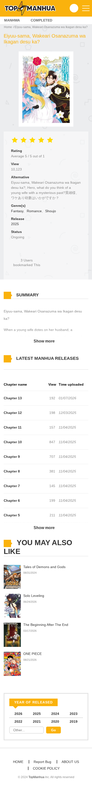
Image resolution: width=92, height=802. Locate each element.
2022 (18, 721)
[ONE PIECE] (12, 663)
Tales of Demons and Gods (44, 567)
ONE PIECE (32, 654)
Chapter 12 (13, 413)
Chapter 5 (12, 515)
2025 (15, 224)
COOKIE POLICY (46, 768)
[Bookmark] (26, 252)
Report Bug (42, 762)
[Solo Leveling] (12, 606)
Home (8, 27)
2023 (74, 714)
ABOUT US (70, 762)
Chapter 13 (13, 398)
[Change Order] (12, 365)
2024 (55, 714)
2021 (37, 721)
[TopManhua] (32, 8)
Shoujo (50, 211)
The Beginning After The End (45, 625)
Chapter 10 (13, 442)
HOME (18, 762)
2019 (74, 721)
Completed (41, 20)
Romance (34, 211)
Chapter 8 (12, 471)
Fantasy (17, 211)
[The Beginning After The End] (12, 635)
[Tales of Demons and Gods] (12, 577)
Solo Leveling (33, 596)
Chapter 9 (12, 457)
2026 (18, 714)
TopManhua (36, 777)
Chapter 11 (13, 427)
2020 (55, 721)
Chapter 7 (12, 486)
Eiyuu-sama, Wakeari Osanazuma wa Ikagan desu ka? (51, 27)
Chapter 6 (12, 500)
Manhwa (12, 20)
